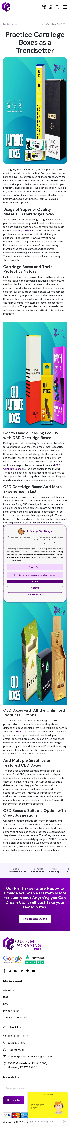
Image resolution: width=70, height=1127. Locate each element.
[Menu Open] (65, 8)
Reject (35, 588)
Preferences (35, 594)
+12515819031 (16, 1049)
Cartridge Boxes (22, 230)
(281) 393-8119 (16, 1043)
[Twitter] (9, 971)
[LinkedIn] (22, 971)
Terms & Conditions (15, 1017)
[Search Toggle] (57, 7)
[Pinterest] (27, 971)
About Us (8, 990)
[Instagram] (15, 971)
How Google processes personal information (35, 575)
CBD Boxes (20, 731)
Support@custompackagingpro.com (30, 1056)
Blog (5, 997)
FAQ (5, 1003)
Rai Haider (12, 24)
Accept (35, 581)
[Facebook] (4, 971)
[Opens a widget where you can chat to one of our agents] (48, 1108)
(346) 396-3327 (18, 1036)
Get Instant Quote (35, 918)
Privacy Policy (11, 1010)
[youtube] (33, 971)
